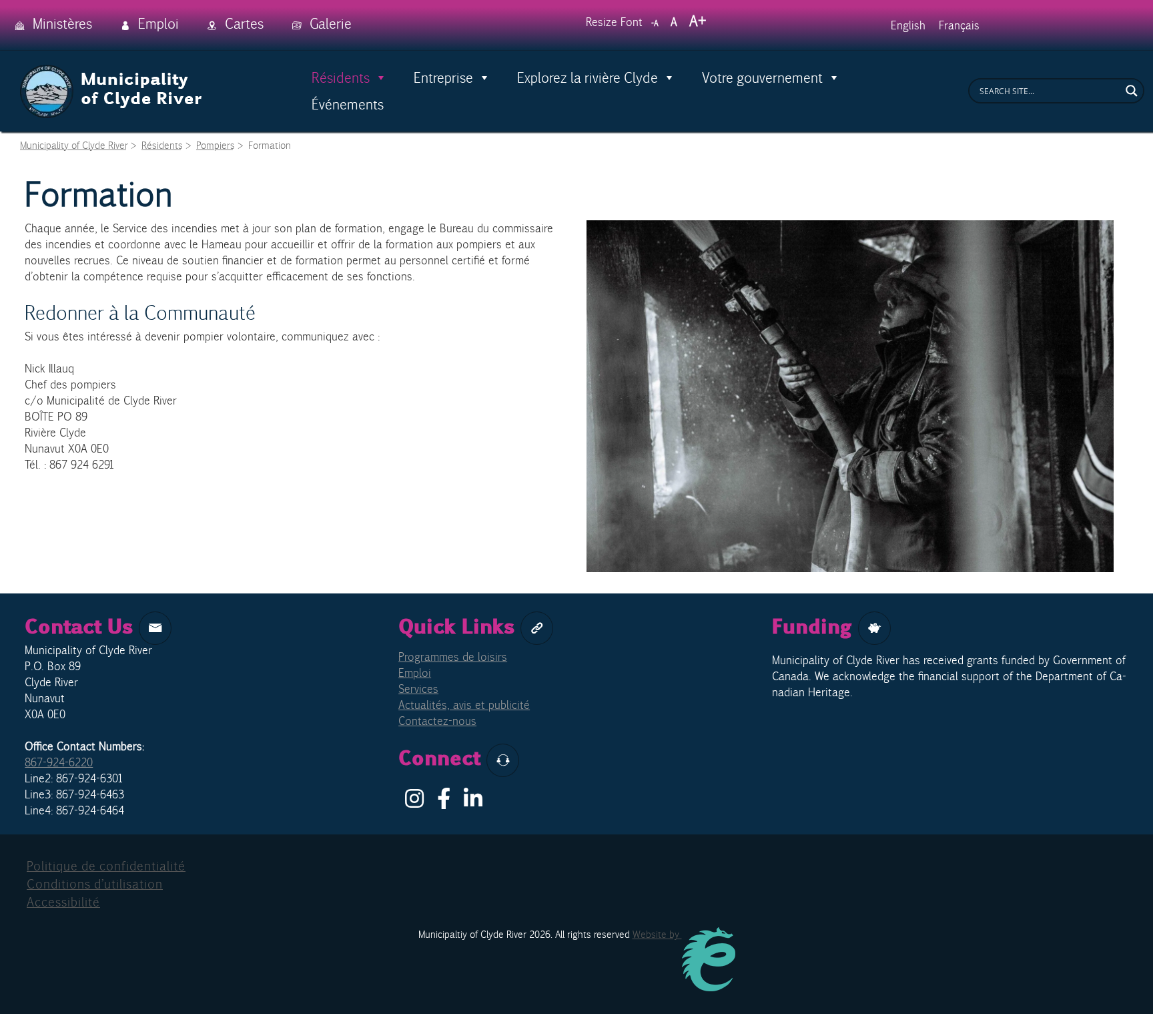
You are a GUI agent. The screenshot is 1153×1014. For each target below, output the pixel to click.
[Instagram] (414, 802)
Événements (348, 104)
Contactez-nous (437, 721)
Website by (657, 934)
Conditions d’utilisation (95, 884)
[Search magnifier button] (1131, 90)
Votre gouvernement (762, 77)
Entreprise (443, 77)
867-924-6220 (59, 762)
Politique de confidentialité (106, 866)
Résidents (341, 77)
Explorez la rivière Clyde (587, 77)
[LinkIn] (473, 802)
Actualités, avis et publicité (464, 705)
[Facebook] (443, 802)
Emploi (414, 673)
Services (418, 689)
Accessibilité (63, 902)
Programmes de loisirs (452, 657)
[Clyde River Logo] (111, 72)
